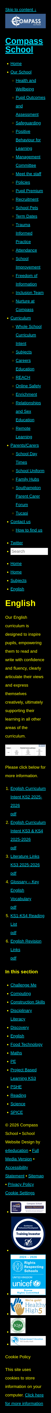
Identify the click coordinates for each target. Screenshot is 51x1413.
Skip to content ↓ (20, 9)
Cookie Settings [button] (20, 1192)
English (17, 589)
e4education (16, 1150)
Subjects (18, 580)
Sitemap (36, 1175)
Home (16, 563)
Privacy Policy (21, 1184)
